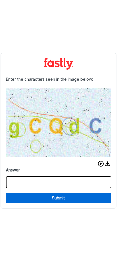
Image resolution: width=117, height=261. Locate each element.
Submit (58, 197)
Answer (13, 169)
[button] (100, 163)
